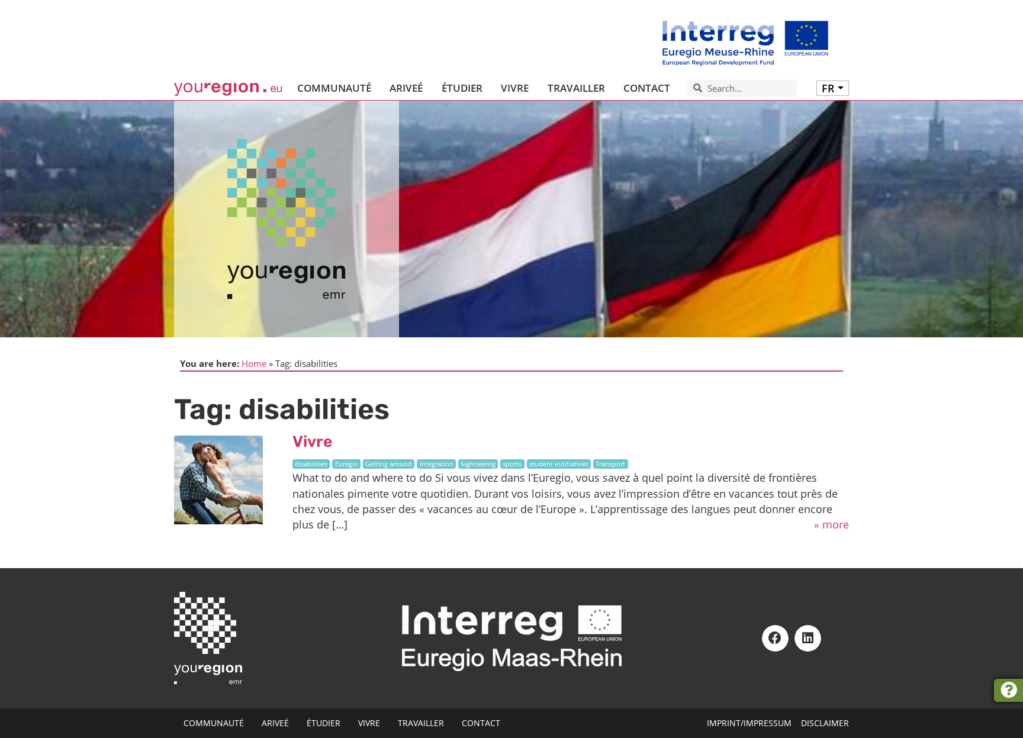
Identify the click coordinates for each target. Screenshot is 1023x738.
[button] (775, 638)
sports (512, 464)
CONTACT (646, 88)
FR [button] (828, 88)
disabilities (311, 464)
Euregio (346, 464)
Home (254, 363)
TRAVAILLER (576, 88)
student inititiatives (558, 464)
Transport (610, 464)
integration (436, 464)
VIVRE (515, 88)
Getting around (388, 464)
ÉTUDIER (462, 88)
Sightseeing (478, 464)
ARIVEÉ (406, 88)
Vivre (312, 441)
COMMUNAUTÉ (334, 88)
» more (831, 524)
